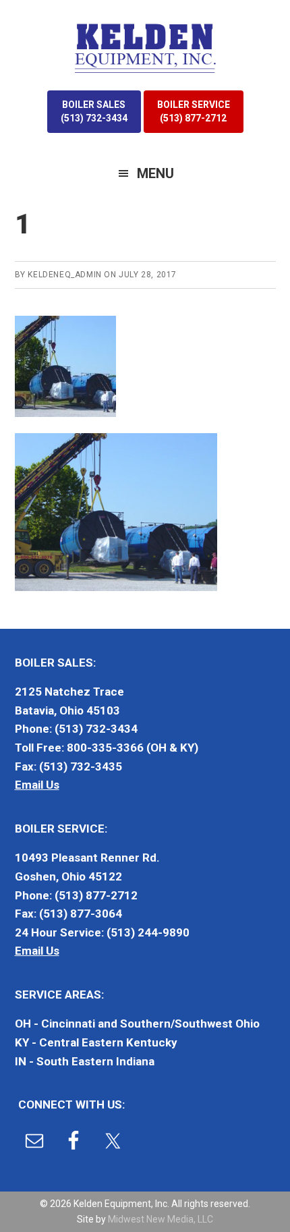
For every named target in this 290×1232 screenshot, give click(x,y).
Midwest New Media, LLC (160, 1219)
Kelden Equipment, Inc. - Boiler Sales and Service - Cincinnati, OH (145, 47)
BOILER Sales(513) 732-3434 (94, 111)
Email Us (37, 784)
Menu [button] (155, 173)
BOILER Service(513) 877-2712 (193, 111)
